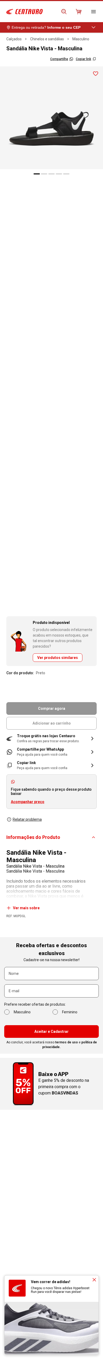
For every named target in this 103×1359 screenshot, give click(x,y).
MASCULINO (80, 39)
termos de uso (66, 1042)
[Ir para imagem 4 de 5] (59, 173)
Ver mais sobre (26, 908)
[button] (51, 738)
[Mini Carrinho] (78, 11)
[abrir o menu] (93, 11)
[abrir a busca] (64, 11)
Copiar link (83, 59)
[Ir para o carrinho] (78, 11)
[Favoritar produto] (95, 74)
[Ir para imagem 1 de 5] (37, 173)
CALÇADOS (14, 39)
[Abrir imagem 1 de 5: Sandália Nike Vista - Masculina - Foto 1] (51, 117)
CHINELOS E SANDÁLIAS (47, 39)
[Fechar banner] (94, 1279)
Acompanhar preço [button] (27, 802)
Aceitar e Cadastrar (51, 1031)
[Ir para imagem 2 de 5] (44, 173)
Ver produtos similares (57, 658)
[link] (51, 751)
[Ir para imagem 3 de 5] (51, 173)
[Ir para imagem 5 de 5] (66, 173)
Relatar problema (27, 819)
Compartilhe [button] (59, 59)
